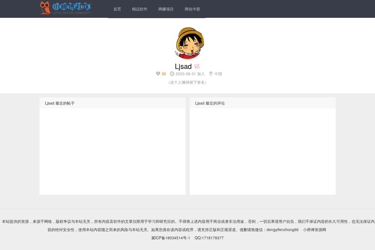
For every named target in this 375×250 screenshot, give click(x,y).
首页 (117, 9)
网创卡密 (192, 9)
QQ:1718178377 (209, 237)
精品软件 (139, 9)
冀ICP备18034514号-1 (170, 237)
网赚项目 (166, 9)
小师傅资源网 (314, 229)
